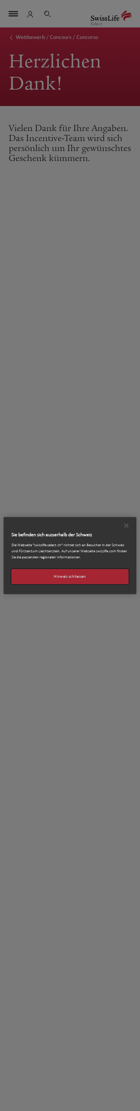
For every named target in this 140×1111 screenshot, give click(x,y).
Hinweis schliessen (70, 576)
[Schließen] (126, 525)
